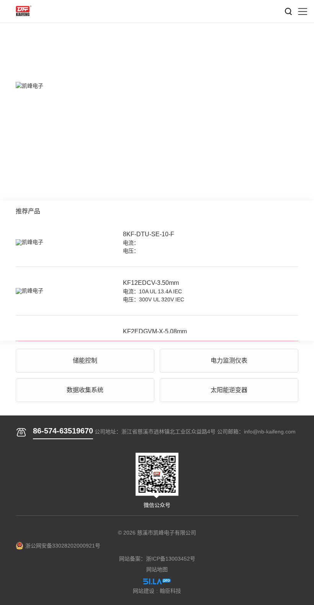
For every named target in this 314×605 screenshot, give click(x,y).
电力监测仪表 (229, 360)
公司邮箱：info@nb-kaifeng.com (256, 431)
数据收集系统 (85, 390)
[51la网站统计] (157, 581)
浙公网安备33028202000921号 (62, 546)
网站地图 (157, 569)
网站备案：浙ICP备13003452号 (157, 559)
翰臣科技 (170, 591)
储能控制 (85, 360)
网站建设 (143, 591)
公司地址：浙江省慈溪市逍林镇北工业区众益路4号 (155, 431)
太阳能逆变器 (229, 390)
